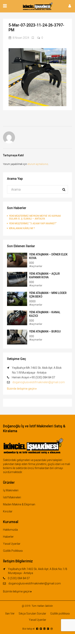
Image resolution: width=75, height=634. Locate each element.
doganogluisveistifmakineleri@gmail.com (38, 382)
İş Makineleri (10, 490)
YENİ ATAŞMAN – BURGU (45, 331)
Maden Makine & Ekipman (19, 504)
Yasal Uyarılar (11, 543)
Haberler (8, 536)
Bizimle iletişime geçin (21, 388)
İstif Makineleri (12, 497)
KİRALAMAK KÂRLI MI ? (22, 228)
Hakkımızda (10, 529)
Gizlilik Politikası (13, 550)
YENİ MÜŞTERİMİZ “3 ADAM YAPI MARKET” (33, 223)
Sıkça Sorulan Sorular (32, 613)
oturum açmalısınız (38, 164)
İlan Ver (10, 613)
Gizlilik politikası (60, 613)
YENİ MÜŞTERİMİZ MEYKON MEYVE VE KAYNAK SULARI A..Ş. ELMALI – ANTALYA (35, 217)
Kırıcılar (7, 511)
